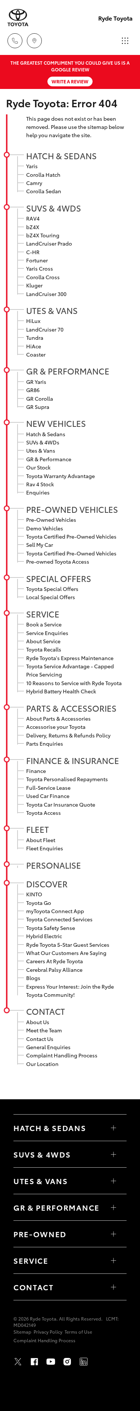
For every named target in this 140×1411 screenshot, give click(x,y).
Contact (45, 1011)
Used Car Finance (47, 796)
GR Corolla (39, 398)
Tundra (34, 337)
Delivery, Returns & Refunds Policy (68, 735)
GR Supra (37, 406)
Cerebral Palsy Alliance (54, 969)
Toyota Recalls (43, 649)
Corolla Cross (43, 277)
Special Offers (58, 578)
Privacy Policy (48, 1331)
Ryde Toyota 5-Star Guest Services (67, 944)
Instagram (67, 1361)
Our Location (42, 1064)
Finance (36, 770)
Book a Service (44, 624)
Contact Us (39, 1038)
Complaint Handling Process (61, 1055)
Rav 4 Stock (40, 484)
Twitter (17, 1361)
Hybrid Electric (44, 936)
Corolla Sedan (43, 191)
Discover (47, 884)
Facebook (34, 1361)
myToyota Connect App (55, 911)
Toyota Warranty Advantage (60, 476)
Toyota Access (43, 812)
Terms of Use (78, 1331)
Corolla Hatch (43, 174)
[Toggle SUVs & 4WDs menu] (113, 1154)
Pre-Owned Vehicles (72, 509)
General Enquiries (48, 1047)
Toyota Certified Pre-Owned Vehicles (71, 536)
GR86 (33, 390)
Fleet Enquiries (44, 848)
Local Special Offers (50, 597)
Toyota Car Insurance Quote (60, 804)
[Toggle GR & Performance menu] (113, 1207)
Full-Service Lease (48, 787)
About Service (43, 641)
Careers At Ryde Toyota (54, 961)
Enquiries (38, 492)
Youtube (50, 1361)
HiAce (33, 346)
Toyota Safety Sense (50, 927)
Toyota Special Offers (52, 588)
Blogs (33, 978)
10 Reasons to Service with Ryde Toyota (74, 683)
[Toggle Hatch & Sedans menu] (113, 1128)
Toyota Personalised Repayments (67, 779)
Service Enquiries (47, 633)
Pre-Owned (39, 1234)
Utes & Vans (52, 310)
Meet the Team (44, 1030)
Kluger (34, 285)
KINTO (34, 894)
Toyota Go (38, 902)
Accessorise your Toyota (55, 726)
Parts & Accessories (71, 708)
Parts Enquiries (44, 743)
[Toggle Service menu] (113, 1260)
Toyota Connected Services (59, 919)
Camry (34, 183)
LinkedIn (83, 1361)
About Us (37, 1022)
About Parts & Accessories (58, 718)
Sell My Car (39, 544)
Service (42, 614)
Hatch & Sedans (61, 155)
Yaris (32, 166)
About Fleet (40, 840)
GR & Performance (67, 371)
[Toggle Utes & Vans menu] (113, 1181)
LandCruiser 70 (44, 329)
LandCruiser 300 (46, 294)
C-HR (33, 252)
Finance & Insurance (72, 760)
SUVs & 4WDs (53, 208)
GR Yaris (36, 381)
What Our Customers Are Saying (66, 952)
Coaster (36, 354)
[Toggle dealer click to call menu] (14, 40)
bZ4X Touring (42, 235)
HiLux (33, 320)
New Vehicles (56, 423)
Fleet (37, 829)
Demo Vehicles (44, 528)
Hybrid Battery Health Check (61, 691)
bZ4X (32, 227)
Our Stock (38, 467)
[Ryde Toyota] (17, 18)
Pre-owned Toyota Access (57, 561)
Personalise (53, 865)
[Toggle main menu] (125, 40)
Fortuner (37, 260)
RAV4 (33, 218)
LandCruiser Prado (49, 243)
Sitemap (22, 1331)
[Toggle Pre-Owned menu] (113, 1234)
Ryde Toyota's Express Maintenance (69, 658)
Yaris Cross (39, 268)
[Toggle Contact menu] (113, 1287)
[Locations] (34, 40)
